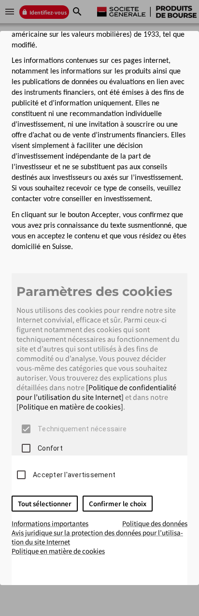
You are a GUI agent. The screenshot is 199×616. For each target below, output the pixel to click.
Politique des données (154, 523)
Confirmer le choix (117, 503)
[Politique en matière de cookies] (69, 406)
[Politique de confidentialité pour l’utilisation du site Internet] (96, 392)
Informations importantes (50, 523)
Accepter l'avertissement (74, 475)
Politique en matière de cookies (58, 551)
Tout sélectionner (44, 503)
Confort (50, 448)
